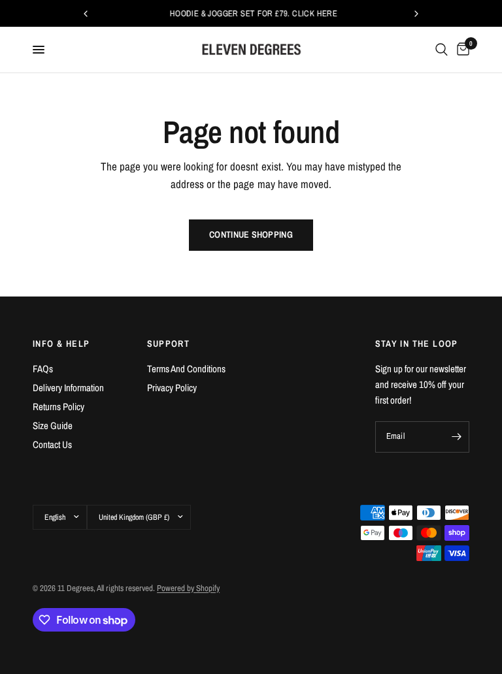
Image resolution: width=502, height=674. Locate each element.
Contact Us (52, 444)
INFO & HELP (61, 343)
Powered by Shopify (188, 588)
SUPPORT (168, 343)
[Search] (441, 49)
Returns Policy (58, 406)
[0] (460, 49)
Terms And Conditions (186, 369)
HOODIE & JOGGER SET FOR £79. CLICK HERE (251, 13)
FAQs (43, 369)
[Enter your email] (456, 437)
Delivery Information (68, 387)
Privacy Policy (172, 387)
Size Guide (53, 425)
